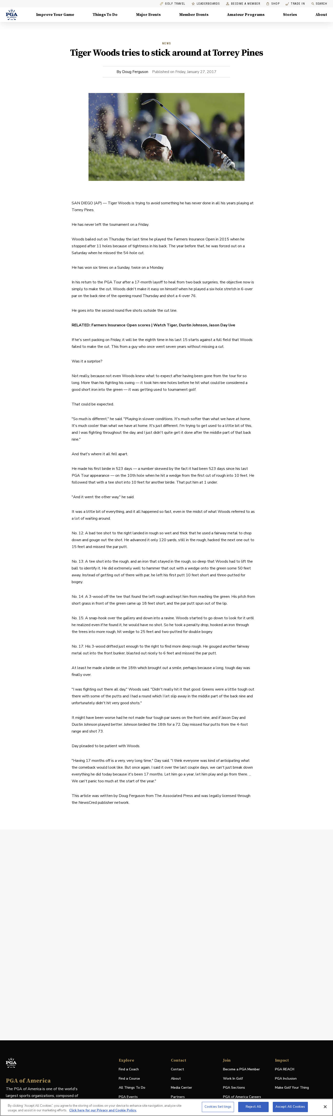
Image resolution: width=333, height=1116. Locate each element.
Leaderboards (208, 3)
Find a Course (129, 1078)
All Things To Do (132, 1087)
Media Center (181, 1087)
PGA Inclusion (286, 1078)
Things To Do (105, 14)
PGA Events (128, 1097)
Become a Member (245, 3)
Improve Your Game (55, 14)
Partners (178, 1097)
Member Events (193, 14)
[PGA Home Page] (12, 14)
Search (321, 3)
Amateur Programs (245, 14)
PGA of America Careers (242, 1097)
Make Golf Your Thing (292, 1087)
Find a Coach (129, 1069)
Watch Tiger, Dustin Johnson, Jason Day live (194, 325)
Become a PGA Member (241, 1069)
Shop (273, 3)
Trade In (295, 3)
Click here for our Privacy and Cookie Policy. (103, 1110)
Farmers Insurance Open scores (120, 325)
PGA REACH (284, 1069)
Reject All (253, 1107)
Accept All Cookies (290, 1107)
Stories (290, 14)
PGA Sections (234, 1087)
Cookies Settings (218, 1107)
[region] (166, 1107)
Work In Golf (233, 1078)
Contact (177, 1069)
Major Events (148, 14)
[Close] (325, 1106)
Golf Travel (175, 3)
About (321, 14)
